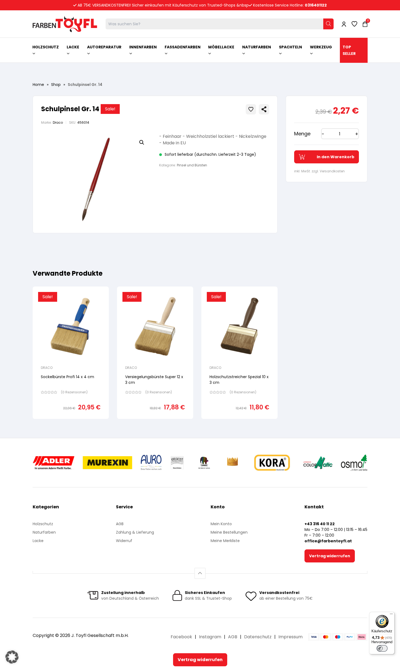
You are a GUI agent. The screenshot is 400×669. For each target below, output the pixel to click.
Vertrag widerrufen (329, 556)
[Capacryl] (204, 463)
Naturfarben (44, 532)
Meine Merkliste (225, 540)
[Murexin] (107, 463)
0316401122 (316, 5)
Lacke (38, 540)
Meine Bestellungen (229, 532)
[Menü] (391, 615)
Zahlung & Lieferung (135, 532)
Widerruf (124, 540)
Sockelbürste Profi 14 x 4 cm (67, 376)
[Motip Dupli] (318, 463)
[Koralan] (272, 463)
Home (38, 84)
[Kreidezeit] (177, 463)
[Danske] (233, 463)
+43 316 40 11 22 (319, 524)
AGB (120, 524)
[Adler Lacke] (54, 463)
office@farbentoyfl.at (328, 541)
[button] (142, 142)
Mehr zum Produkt (71, 422)
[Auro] (151, 463)
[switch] (382, 648)
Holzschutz (43, 524)
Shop (56, 84)
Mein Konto (221, 524)
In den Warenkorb (335, 157)
